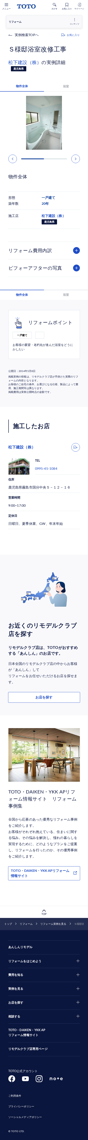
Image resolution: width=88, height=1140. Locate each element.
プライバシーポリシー (21, 1106)
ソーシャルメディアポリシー (25, 1117)
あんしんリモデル (20, 947)
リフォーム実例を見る (53, 924)
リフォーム (26, 924)
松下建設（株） (25, 62)
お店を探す (44, 697)
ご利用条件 (14, 1096)
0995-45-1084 (46, 468)
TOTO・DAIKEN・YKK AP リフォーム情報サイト (26, 1033)
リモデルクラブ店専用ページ (28, 1049)
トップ (8, 924)
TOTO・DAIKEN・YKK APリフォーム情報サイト (40, 873)
